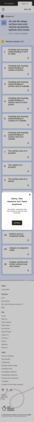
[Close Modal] (29, 194)
